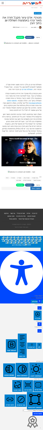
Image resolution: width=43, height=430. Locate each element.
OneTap (33, 298)
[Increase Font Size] (40, 301)
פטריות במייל (21, 213)
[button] (42, 249)
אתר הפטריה (35, 177)
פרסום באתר (13, 219)
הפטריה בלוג (27, 177)
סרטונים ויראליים (27, 180)
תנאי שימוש (11, 216)
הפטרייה (19, 177)
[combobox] (21, 242)
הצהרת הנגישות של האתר (26, 219)
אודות (28, 213)
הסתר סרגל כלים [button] (37, 301)
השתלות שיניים (27, 89)
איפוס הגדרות (38, 413)
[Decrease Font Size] (40, 308)
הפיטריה (13, 177)
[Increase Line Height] (40, 324)
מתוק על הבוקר (36, 180)
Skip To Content (38, 410)
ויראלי (7, 177)
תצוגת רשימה (31, 216)
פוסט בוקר (18, 180)
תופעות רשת (38, 13)
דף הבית (34, 213)
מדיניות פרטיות (21, 216)
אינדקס (6, 213)
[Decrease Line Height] (40, 331)
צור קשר (12, 213)
